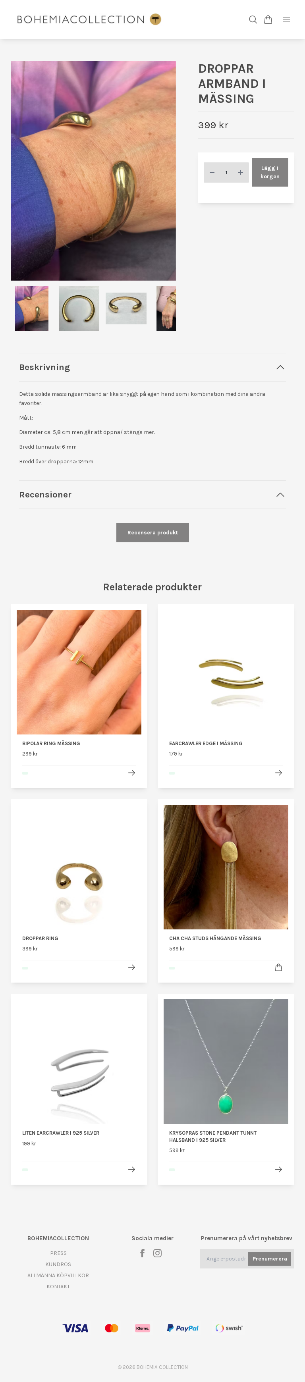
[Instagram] (157, 1253)
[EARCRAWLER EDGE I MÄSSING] (278, 773)
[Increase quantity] (241, 172)
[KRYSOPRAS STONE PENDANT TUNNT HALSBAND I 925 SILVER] (278, 1169)
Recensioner (45, 494)
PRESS (58, 1253)
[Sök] (253, 20)
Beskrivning (44, 367)
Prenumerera (270, 1258)
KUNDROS (58, 1264)
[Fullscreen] (93, 171)
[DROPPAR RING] (131, 967)
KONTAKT (58, 1286)
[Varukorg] (268, 20)
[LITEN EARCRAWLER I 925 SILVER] (131, 1169)
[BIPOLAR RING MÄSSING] (131, 773)
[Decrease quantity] (212, 172)
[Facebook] (142, 1253)
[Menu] (286, 19)
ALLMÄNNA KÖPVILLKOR (58, 1275)
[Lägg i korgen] (278, 967)
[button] (163, 174)
